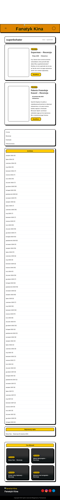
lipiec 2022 (9, 345)
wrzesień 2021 (10, 383)
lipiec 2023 (9, 298)
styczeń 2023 (10, 321)
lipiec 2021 (9, 391)
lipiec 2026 (9, 159)
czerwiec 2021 (10, 395)
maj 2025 (8, 213)
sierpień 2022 (10, 341)
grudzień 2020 (10, 418)
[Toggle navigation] (6, 28)
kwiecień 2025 (10, 217)
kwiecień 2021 (10, 403)
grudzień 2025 (10, 186)
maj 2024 (8, 260)
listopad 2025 (10, 190)
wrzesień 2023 (10, 290)
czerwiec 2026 (10, 163)
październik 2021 (10, 379)
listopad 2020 (10, 422)
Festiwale (8, 140)
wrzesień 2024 (10, 244)
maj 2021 (8, 399)
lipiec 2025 (9, 205)
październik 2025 (11, 194)
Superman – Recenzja (41, 52)
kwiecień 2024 (10, 263)
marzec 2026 (9, 175)
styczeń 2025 (10, 229)
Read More (36, 74)
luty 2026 (8, 178)
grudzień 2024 (10, 233)
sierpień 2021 (9, 387)
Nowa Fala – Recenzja (12, 434)
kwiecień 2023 (10, 310)
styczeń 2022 (10, 368)
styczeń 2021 (9, 414)
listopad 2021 (9, 375)
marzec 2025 (9, 221)
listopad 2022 (10, 329)
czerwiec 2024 (10, 256)
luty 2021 (8, 410)
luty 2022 (8, 364)
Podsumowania (10, 143)
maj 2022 (8, 352)
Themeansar (42, 498)
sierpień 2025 (10, 202)
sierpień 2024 (10, 248)
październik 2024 (11, 240)
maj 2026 (8, 167)
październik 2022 (11, 333)
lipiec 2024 (9, 252)
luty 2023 (8, 318)
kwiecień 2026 (10, 171)
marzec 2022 (9, 360)
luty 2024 (8, 271)
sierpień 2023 (10, 294)
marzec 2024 (9, 267)
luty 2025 (8, 225)
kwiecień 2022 (10, 356)
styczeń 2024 (10, 275)
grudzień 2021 (10, 372)
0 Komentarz (44, 56)
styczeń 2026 (10, 182)
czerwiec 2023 (10, 302)
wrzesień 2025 (10, 198)
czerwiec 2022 (10, 348)
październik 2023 (11, 287)
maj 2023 (8, 306)
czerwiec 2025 (10, 209)
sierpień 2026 (10, 155)
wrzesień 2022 (10, 337)
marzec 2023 (9, 314)
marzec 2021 (9, 406)
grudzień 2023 (10, 279)
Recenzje (34, 49)
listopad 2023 (10, 283)
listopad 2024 (10, 236)
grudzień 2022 (10, 325)
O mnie (8, 132)
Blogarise (34, 498)
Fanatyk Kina (29, 28)
